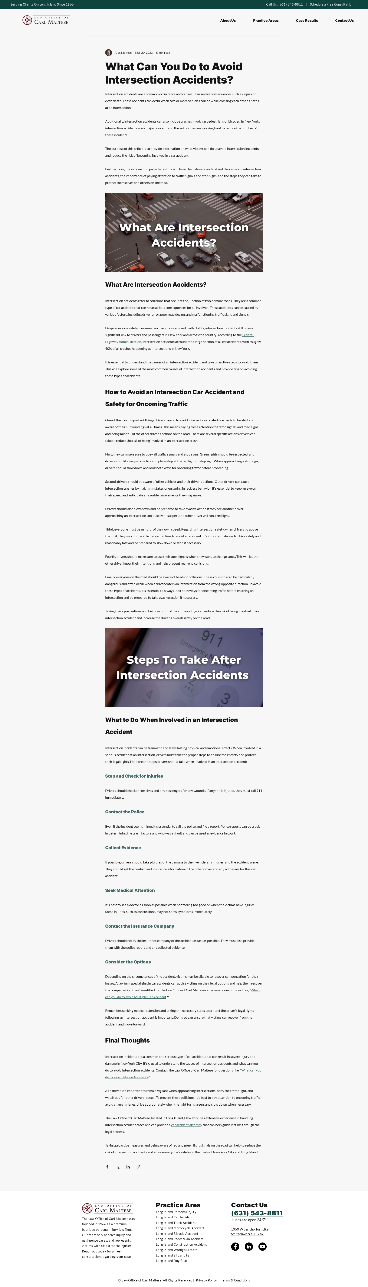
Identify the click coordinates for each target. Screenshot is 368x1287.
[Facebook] (235, 1246)
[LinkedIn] (249, 1246)
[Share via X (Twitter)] (118, 1167)
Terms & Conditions (235, 1280)
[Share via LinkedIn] (128, 1167)
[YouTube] (262, 1246)
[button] (265, 20)
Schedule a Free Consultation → (334, 4)
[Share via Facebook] (107, 1167)
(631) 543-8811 (291, 4)
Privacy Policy (206, 1280)
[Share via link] (139, 1167)
